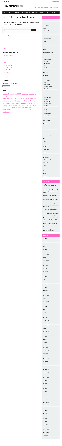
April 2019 (45, 421)
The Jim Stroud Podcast (49, 159)
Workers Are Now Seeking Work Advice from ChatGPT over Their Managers (18, 44)
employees (30, 96)
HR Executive (45, 49)
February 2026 (46, 254)
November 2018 (46, 432)
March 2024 (45, 317)
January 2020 (45, 399)
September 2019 (46, 407)
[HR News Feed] (13, 8)
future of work (27, 98)
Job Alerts (45, 123)
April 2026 (45, 249)
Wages (44, 173)
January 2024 (45, 323)
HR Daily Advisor (47, 65)
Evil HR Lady (46, 88)
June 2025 (45, 276)
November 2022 (46, 358)
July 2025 (45, 273)
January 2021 (45, 375)
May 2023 (45, 342)
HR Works (46, 105)
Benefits (23, 94)
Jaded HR (46, 111)
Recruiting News (44, 12)
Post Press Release (25, 12)
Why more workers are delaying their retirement (13, 42)
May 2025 (45, 279)
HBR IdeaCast (47, 130)
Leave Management (47, 135)
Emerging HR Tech (7, 96)
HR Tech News (53, 12)
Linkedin (51, 1)
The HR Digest (9, 67)
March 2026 (45, 252)
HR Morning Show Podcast (48, 52)
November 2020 (46, 377)
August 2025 (45, 271)
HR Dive (44, 46)
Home (5, 12)
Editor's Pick (45, 35)
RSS (56, 1)
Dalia (40, 6)
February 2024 (46, 320)
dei (35, 94)
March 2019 (45, 424)
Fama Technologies (13, 98)
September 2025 (46, 268)
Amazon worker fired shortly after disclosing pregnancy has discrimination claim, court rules (50, 205)
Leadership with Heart (48, 133)
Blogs (26, 94)
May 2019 (45, 418)
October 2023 (45, 328)
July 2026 (45, 241)
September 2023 (46, 331)
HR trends (30, 103)
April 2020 (45, 391)
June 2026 (45, 243)
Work (30, 109)
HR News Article (28, 101)
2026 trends (5, 94)
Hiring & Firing (8, 101)
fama (8, 98)
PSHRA (5, 76)
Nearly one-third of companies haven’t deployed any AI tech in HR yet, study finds (50, 219)
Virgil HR (44, 170)
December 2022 (46, 355)
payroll (44, 141)
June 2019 (45, 416)
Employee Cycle (47, 84)
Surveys (44, 165)
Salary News (45, 162)
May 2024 (45, 312)
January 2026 (45, 257)
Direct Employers (47, 59)
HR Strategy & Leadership (10, 103)
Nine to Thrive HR (47, 113)
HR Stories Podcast (48, 103)
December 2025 (46, 260)
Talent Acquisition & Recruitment (20, 107)
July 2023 (45, 336)
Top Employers (47, 30)
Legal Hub (10, 105)
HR (13, 101)
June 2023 (45, 339)
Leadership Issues (46, 128)
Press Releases (46, 152)
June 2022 (45, 366)
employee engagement (16, 96)
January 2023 (45, 353)
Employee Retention (47, 38)
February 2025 (46, 287)
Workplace (6, 112)
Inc (34, 103)
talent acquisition (9, 107)
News (23, 105)
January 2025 (45, 290)
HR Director (46, 67)
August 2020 (45, 380)
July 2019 (45, 413)
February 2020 (46, 396)
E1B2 (45, 82)
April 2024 (45, 314)
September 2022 (46, 364)
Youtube (54, 1)
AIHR (7, 69)
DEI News (45, 33)
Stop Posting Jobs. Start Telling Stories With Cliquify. (46, 7)
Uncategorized (7, 72)
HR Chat (8, 59)
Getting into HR (33, 98)
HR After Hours (47, 95)
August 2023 (45, 334)
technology (13, 109)
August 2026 (45, 238)
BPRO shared (31, 94)
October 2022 (45, 361)
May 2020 (45, 388)
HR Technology (24, 103)
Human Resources (8, 55)
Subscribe (16, 12)
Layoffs (44, 126)
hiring (4, 101)
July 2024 (45, 306)
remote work (34, 105)
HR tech (17, 103)
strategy (4, 107)
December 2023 (46, 325)
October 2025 (45, 265)
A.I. (43, 20)
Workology (46, 117)
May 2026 (45, 246)
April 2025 (45, 282)
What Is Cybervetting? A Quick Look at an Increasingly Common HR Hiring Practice (20, 40)
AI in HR (12, 94)
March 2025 (45, 284)
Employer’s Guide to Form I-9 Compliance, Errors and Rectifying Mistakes (18, 38)
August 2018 (45, 437)
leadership (5, 105)
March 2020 (45, 394)
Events (44, 41)
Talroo (41, 5)
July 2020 (45, 383)
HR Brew (8, 65)
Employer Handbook (10, 57)
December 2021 (46, 369)
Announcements (7, 74)
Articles (18, 94)
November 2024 (46, 295)
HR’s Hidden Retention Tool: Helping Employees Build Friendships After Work (50, 225)
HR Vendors (45, 75)
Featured (20, 98)
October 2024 (45, 298)
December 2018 (46, 429)
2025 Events (35, 12)
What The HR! (47, 115)
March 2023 (45, 347)
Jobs (37, 103)
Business (44, 28)
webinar (26, 109)
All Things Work (47, 80)
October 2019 (45, 405)
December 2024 (46, 293)
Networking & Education (17, 105)
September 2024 (46, 301)
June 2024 (45, 309)
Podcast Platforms (46, 143)
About (10, 12)
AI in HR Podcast (46, 22)
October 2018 (45, 435)
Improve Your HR (46, 120)
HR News (6, 62)
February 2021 (46, 372)
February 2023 (46, 350)
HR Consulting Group (48, 63)
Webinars (45, 176)
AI (8, 94)
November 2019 (46, 402)
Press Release (28, 105)
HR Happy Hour (47, 101)
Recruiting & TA (46, 157)
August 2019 (45, 410)
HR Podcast (45, 72)
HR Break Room (47, 97)
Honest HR (46, 90)
